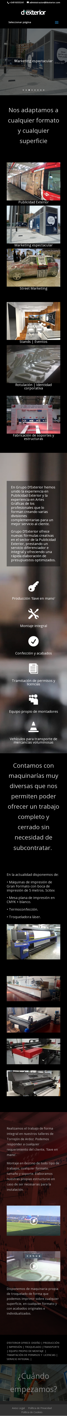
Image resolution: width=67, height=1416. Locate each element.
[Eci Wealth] (33, 339)
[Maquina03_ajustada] (33, 1031)
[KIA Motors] (33, 432)
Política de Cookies (31, 1412)
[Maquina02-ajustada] (33, 1000)
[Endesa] (33, 242)
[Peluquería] (33, 382)
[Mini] (33, 285)
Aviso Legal (18, 1408)
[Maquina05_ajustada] (33, 1095)
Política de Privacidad (40, 1408)
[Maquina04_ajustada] (33, 1063)
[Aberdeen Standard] (33, 199)
